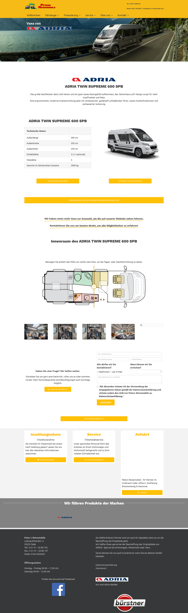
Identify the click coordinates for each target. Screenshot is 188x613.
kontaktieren (128, 552)
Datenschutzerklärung (111, 396)
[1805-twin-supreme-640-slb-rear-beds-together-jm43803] (152, 325)
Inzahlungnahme (46, 434)
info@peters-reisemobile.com (153, 8)
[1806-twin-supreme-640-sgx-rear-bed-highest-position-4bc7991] (65, 325)
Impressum (101, 568)
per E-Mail (117, 371)
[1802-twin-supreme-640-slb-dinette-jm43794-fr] (36, 325)
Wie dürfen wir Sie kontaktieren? (106, 366)
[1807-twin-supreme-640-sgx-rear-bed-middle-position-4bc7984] (94, 325)
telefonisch (104, 371)
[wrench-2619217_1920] (94, 439)
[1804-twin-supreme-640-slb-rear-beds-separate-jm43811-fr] (123, 325)
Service (94, 434)
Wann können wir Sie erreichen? (141, 366)
